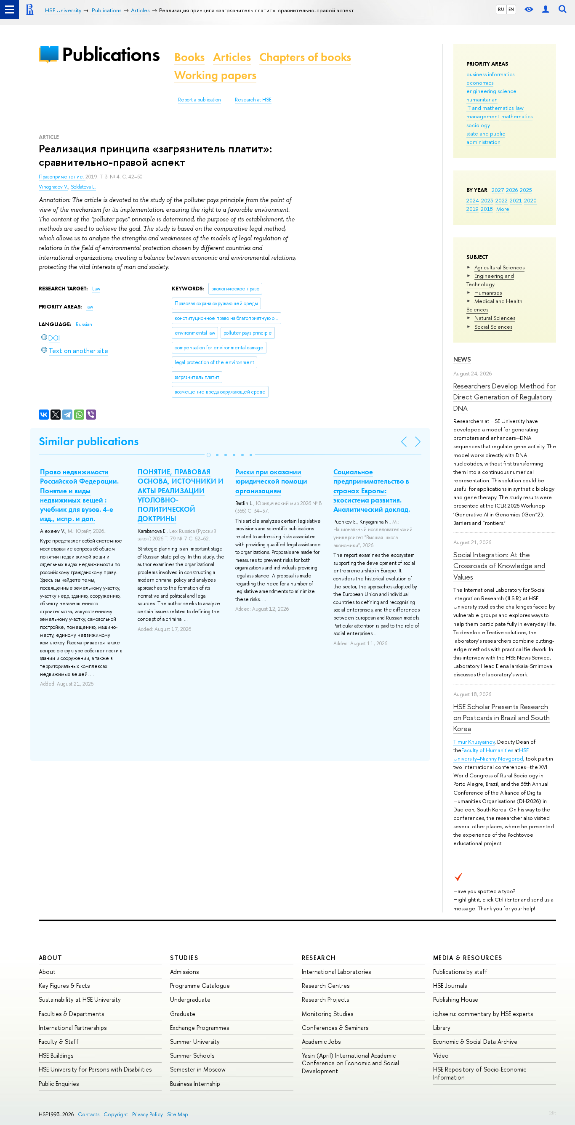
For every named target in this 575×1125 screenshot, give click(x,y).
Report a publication (199, 99)
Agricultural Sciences (499, 267)
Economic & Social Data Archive (475, 1041)
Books (189, 57)
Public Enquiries (59, 1084)
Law (96, 288)
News (462, 359)
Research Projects (325, 999)
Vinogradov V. (53, 187)
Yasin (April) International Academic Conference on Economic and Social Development (350, 1062)
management (482, 116)
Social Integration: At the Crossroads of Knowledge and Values (499, 566)
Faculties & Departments (71, 1014)
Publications (111, 54)
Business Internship (195, 1084)
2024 (472, 200)
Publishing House (455, 999)
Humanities (488, 292)
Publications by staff (460, 972)
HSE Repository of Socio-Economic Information (479, 1073)
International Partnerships (72, 1028)
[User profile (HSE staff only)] (545, 9)
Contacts (88, 1114)
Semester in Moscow (198, 1069)
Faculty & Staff (59, 1041)
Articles (232, 57)
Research (319, 958)
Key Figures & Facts (64, 985)
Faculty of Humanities (487, 750)
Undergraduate (190, 999)
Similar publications (88, 441)
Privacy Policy (147, 1114)
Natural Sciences (494, 318)
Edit (552, 1113)
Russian (84, 324)
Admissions (184, 972)
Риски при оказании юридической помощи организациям (271, 481)
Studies (184, 958)
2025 (526, 190)
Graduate (182, 1014)
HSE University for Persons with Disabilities (95, 1069)
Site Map (177, 1114)
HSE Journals (450, 985)
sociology (478, 125)
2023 (487, 200)
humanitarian (482, 99)
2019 (472, 209)
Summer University (195, 1041)
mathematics (516, 116)
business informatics (490, 74)
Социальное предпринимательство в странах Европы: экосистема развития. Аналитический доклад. (371, 490)
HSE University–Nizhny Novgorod (491, 754)
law (520, 108)
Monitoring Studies (327, 1014)
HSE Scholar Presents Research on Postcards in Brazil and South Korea (501, 718)
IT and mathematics (490, 108)
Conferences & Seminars (335, 1028)
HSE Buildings (56, 1055)
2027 (498, 190)
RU (501, 9)
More (502, 209)
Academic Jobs (321, 1041)
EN (511, 9)
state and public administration (485, 138)
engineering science (491, 91)
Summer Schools (192, 1055)
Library (441, 1028)
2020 (530, 200)
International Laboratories (336, 972)
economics (479, 82)
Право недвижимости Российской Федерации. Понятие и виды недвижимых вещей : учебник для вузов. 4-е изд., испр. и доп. (79, 495)
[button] (209, 455)
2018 (487, 209)
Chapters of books (305, 57)
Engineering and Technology (490, 280)
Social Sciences (493, 326)
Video (441, 1055)
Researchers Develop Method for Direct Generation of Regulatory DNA (504, 397)
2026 (512, 190)
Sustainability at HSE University (80, 999)
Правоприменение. (62, 176)
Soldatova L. (83, 187)
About (50, 958)
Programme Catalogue (200, 985)
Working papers (215, 75)
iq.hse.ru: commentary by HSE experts (483, 1014)
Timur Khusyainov (474, 741)
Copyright (116, 1114)
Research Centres (325, 985)
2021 (516, 200)
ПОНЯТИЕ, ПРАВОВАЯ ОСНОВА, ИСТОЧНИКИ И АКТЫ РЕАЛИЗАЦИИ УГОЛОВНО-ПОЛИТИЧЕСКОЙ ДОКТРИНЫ (181, 495)
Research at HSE (253, 99)
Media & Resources (468, 958)
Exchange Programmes (199, 1028)
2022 (501, 200)
